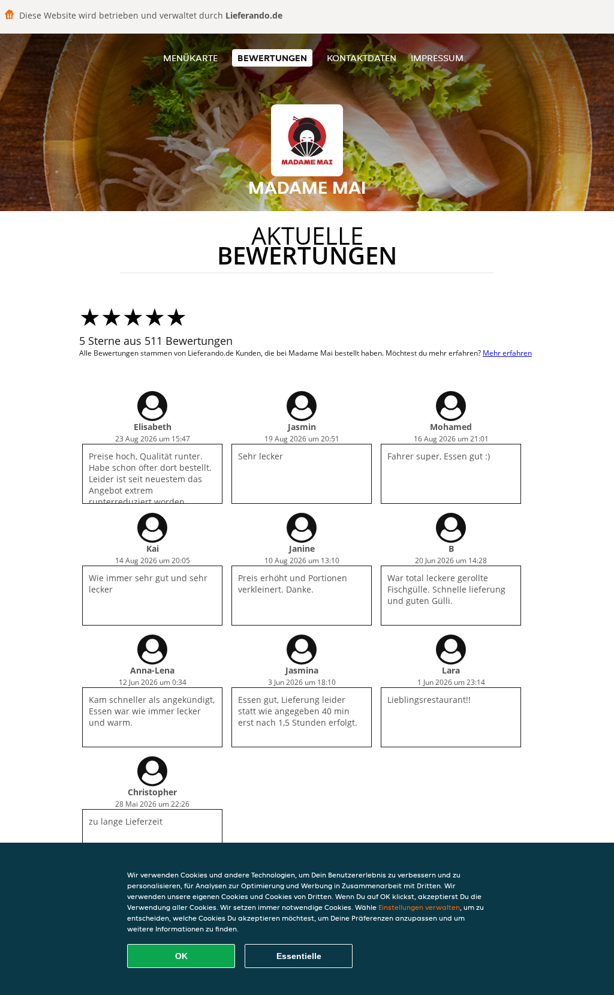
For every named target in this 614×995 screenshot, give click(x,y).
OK (181, 956)
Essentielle (298, 956)
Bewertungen (272, 58)
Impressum (437, 58)
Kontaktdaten (361, 58)
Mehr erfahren (507, 353)
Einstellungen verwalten (419, 907)
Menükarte (190, 58)
